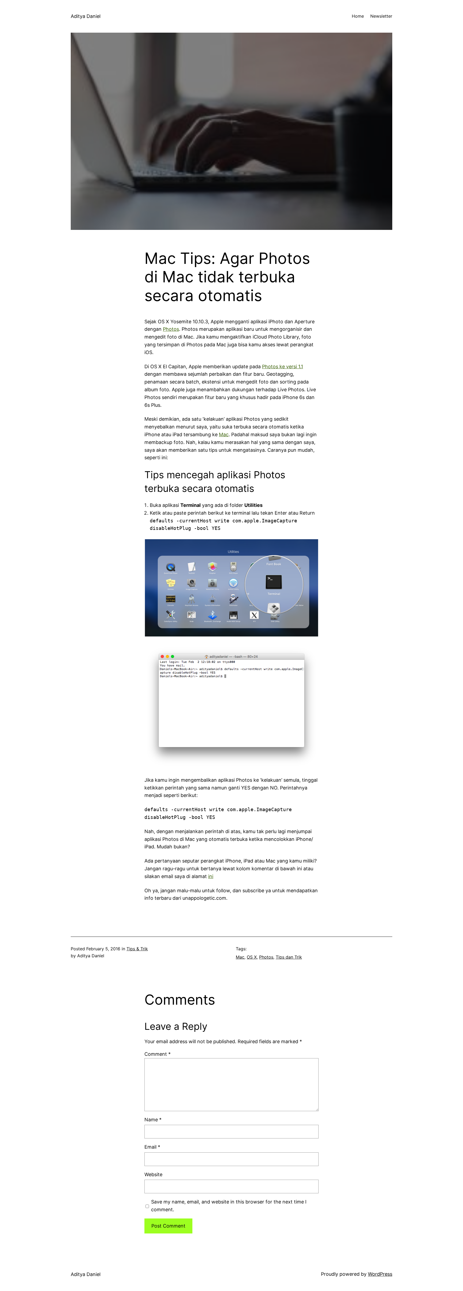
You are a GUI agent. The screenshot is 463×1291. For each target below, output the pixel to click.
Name (153, 1119)
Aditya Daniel (85, 16)
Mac (224, 434)
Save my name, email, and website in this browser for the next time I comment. (229, 1205)
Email (152, 1147)
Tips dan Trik (289, 957)
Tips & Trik (137, 948)
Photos (171, 329)
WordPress (380, 1274)
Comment (157, 1054)
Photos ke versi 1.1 (282, 366)
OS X (252, 957)
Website (153, 1174)
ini (210, 876)
